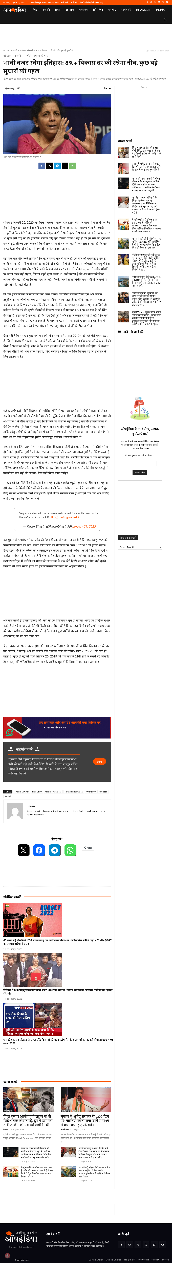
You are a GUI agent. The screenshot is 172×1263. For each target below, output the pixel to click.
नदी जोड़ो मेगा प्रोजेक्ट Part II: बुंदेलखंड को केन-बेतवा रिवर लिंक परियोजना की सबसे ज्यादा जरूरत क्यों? (146, 281)
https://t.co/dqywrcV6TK (64, 517)
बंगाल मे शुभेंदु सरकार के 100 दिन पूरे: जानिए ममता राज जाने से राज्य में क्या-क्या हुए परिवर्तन (85, 1121)
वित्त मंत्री (8, 796)
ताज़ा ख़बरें (125, 141)
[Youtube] (167, 2)
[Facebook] (147, 2)
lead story (37, 791)
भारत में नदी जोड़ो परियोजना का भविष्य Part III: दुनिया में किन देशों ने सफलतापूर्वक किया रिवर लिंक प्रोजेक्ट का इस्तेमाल (94, 1172)
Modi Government (53, 791)
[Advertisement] (64, 1196)
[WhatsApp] (163, 2)
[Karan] (15, 811)
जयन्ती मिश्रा (65, 1129)
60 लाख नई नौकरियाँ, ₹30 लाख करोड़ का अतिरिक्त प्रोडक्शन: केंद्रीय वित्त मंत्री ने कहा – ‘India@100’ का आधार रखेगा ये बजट (57, 942)
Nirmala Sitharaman (74, 791)
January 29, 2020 (83, 526)
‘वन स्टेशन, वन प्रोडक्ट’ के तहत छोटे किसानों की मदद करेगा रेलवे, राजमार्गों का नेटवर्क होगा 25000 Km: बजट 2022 (58, 1041)
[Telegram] (57, 166)
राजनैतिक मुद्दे (8, 1111)
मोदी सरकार (103, 791)
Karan (107, 88)
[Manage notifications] (7, 1255)
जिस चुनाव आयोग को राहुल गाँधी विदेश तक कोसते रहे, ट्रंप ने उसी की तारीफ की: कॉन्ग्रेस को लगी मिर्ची (28, 1121)
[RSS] (155, 2)
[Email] (65, 166)
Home (6, 50)
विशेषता (5, 1129)
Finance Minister (21, 791)
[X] (159, 2)
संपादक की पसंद (41, 56)
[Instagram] (151, 2)
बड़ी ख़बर (7, 56)
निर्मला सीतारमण (91, 791)
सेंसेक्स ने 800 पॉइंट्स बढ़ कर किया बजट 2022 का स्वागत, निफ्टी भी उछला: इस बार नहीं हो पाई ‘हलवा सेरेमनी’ (58, 991)
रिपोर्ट (28, 56)
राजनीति (14, 50)
